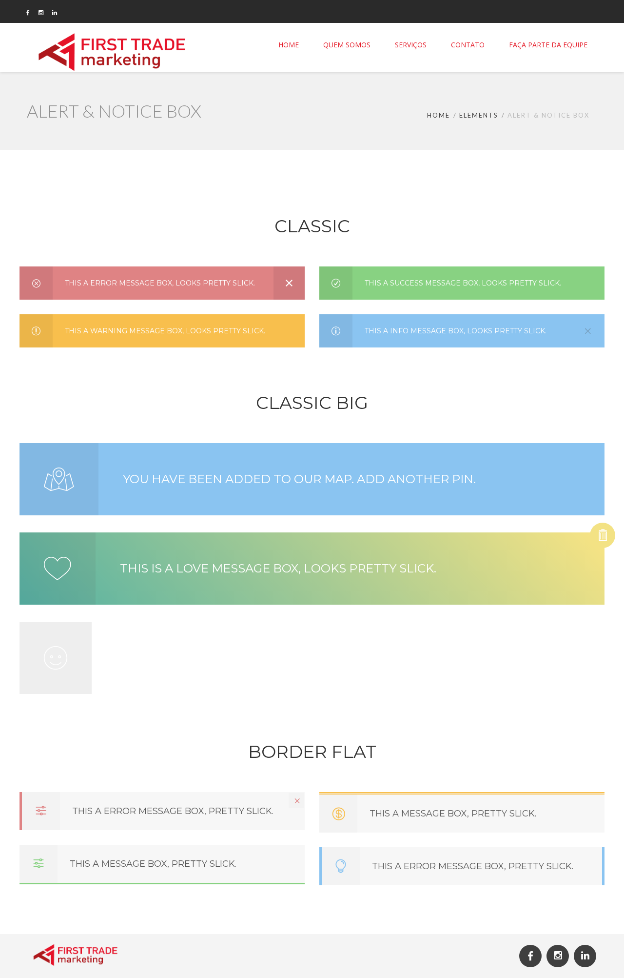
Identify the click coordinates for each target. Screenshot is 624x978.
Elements (478, 115)
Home (438, 115)
